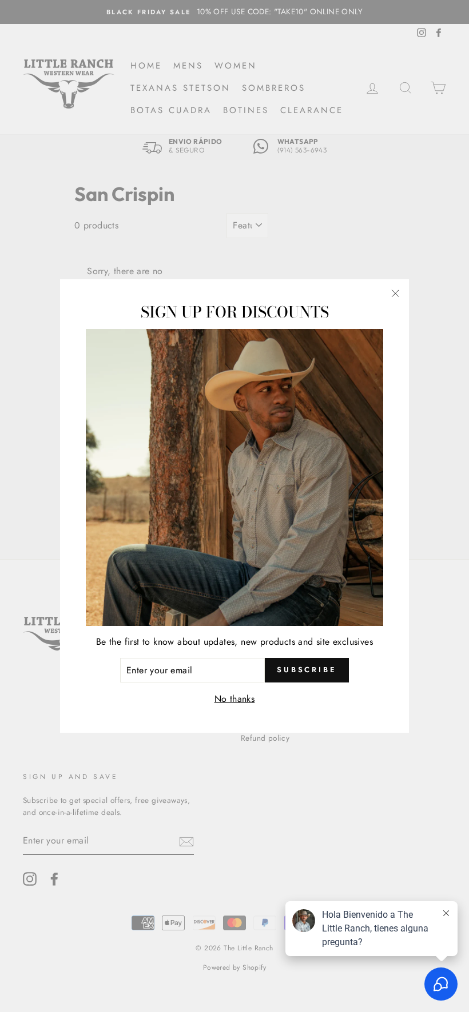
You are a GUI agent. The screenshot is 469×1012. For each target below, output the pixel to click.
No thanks (234, 698)
